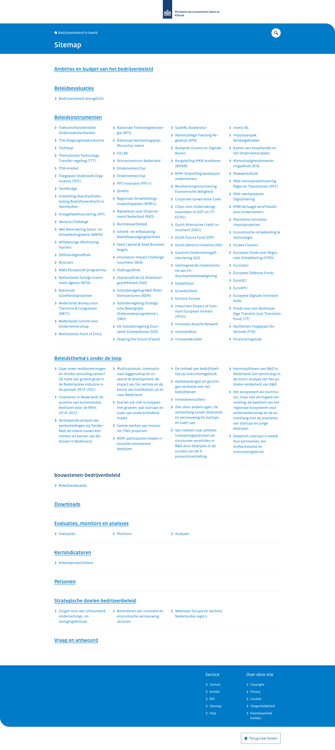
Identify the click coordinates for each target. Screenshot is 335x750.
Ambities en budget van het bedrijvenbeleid (103, 69)
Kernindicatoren (72, 552)
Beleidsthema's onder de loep (88, 358)
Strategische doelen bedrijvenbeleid (95, 600)
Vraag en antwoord (76, 640)
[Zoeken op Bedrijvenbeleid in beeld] (276, 33)
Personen (65, 581)
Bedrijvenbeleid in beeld (78, 32)
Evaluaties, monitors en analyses (91, 523)
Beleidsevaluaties (74, 88)
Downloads (67, 504)
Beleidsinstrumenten (78, 117)
